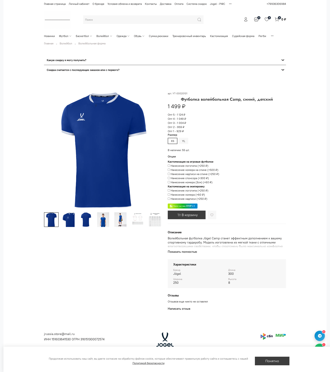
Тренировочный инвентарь (189, 36)
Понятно (272, 361)
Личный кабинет (79, 4)
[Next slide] (157, 150)
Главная (48, 43)
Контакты (151, 4)
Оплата (178, 4)
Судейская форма (243, 36)
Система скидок (196, 4)
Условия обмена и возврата (124, 4)
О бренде (98, 4)
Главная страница (55, 4)
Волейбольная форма (92, 43)
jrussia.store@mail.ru (59, 334)
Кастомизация (219, 36)
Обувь (137, 36)
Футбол (63, 36)
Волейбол (102, 36)
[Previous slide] (49, 150)
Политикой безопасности (148, 363)
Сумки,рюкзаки (158, 36)
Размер (172, 134)
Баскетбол (82, 36)
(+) (189, 165)
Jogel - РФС (217, 4)
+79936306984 (276, 4)
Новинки (49, 36)
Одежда (121, 36)
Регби (262, 36)
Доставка (165, 4)
